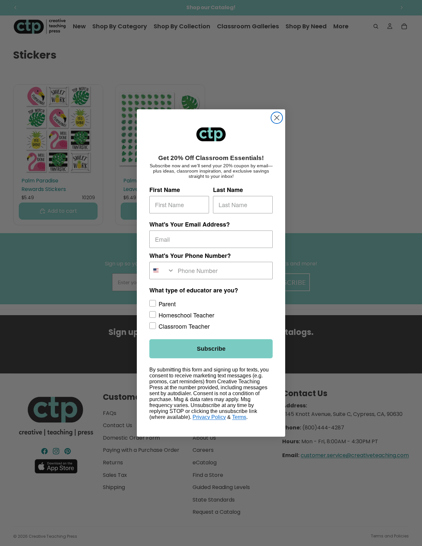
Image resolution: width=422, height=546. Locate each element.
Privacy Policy (209, 417)
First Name (164, 189)
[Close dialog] (277, 117)
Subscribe (211, 348)
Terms (239, 417)
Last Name (228, 189)
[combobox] (162, 270)
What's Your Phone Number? (190, 255)
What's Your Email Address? (189, 224)
